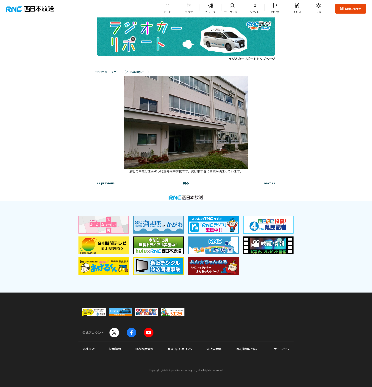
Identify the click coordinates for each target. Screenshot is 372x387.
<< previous (105, 183)
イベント (253, 12)
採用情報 (115, 348)
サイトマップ (282, 348)
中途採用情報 (144, 348)
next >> (270, 183)
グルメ (297, 12)
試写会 (275, 12)
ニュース (210, 12)
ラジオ (189, 12)
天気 (318, 12)
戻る (186, 183)
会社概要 (88, 348)
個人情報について (248, 348)
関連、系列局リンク (179, 348)
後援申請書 (214, 348)
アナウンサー (232, 12)
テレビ (167, 12)
